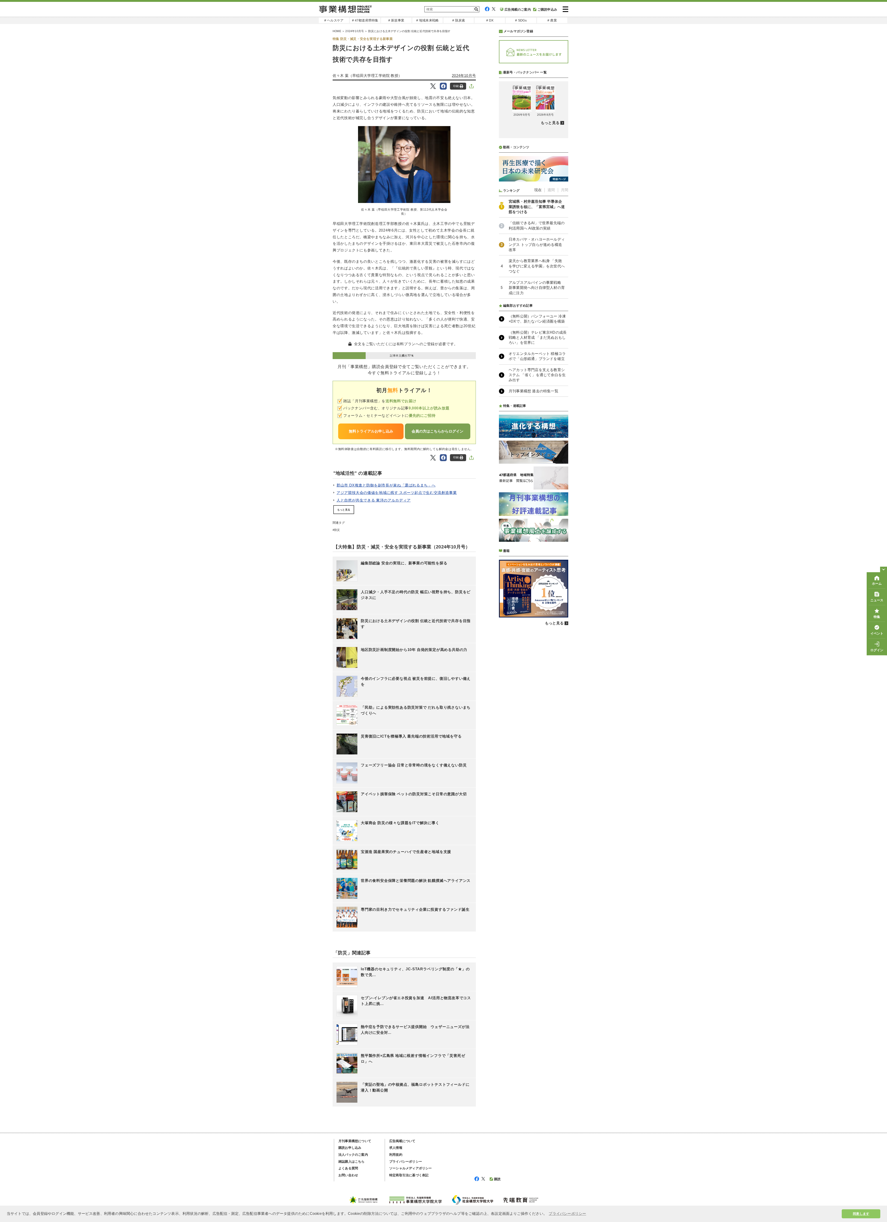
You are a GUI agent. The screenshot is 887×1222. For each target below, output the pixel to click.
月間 (564, 190)
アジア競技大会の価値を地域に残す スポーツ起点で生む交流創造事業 (397, 493)
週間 (551, 190)
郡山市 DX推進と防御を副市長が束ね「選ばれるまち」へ (386, 485)
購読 (497, 1179)
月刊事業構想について (354, 1141)
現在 (538, 190)
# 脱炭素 (458, 20)
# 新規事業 (396, 20)
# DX (490, 20)
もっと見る (343, 509)
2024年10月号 (354, 31)
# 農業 (552, 20)
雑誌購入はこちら (351, 1161)
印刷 (456, 86)
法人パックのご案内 (353, 1154)
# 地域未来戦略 (427, 20)
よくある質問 (348, 1168)
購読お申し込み (349, 1147)
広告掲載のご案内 (517, 9)
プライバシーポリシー (405, 1161)
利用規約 (395, 1154)
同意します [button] (861, 1214)
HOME (337, 31)
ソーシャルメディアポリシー (410, 1168)
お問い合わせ (348, 1175)
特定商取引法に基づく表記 (408, 1175)
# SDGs (521, 20)
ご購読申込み (547, 9)
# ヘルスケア (333, 20)
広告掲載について (402, 1141)
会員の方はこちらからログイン (437, 431)
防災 (337, 530)
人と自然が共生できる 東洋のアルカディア (374, 500)
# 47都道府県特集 (365, 20)
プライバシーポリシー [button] (567, 1214)
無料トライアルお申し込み (371, 431)
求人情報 (395, 1147)
